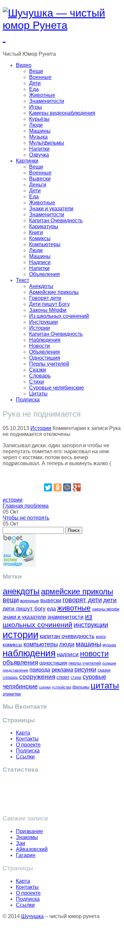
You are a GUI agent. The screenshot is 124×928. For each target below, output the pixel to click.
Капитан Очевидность (56, 220)
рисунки (85, 669)
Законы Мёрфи (47, 310)
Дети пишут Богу (49, 304)
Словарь (40, 376)
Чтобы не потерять (26, 518)
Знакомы (27, 837)
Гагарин (25, 855)
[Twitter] (48, 487)
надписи (68, 654)
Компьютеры (45, 244)
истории (12, 500)
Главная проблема (26, 506)
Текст (22, 280)
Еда (34, 89)
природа (39, 670)
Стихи (36, 382)
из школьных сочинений (47, 620)
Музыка (38, 137)
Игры (35, 107)
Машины (40, 131)
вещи (11, 600)
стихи (76, 677)
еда (51, 608)
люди (66, 644)
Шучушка (32, 916)
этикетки (12, 693)
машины (88, 644)
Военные (40, 77)
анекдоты (21, 591)
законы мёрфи (105, 609)
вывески (50, 600)
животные (74, 608)
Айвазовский (32, 849)
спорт (63, 677)
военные (29, 600)
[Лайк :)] (62, 474)
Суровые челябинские (56, 388)
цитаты (105, 685)
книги (101, 636)
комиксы (12, 644)
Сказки (37, 370)
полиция (109, 663)
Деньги (37, 184)
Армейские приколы (54, 292)
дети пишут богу (24, 609)
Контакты (27, 739)
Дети (35, 83)
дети (110, 600)
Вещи (36, 71)
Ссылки (25, 756)
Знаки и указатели (51, 208)
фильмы (80, 686)
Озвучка (39, 155)
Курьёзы (39, 119)
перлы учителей (84, 663)
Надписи (40, 262)
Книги (36, 232)
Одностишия (44, 358)
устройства (61, 687)
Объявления (44, 274)
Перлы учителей (49, 364)
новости (94, 653)
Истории (39, 328)
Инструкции (43, 322)
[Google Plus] (77, 487)
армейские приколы (77, 591)
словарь (10, 677)
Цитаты (38, 393)
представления (15, 670)
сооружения (37, 676)
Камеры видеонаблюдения (62, 113)
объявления (20, 662)
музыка (109, 645)
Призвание (29, 831)
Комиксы (40, 238)
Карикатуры (43, 226)
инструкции (91, 624)
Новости (39, 346)
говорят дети (82, 600)
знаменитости (65, 617)
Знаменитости (46, 101)
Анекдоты (41, 286)
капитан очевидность (67, 636)
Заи (20, 843)
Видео (23, 65)
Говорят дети (45, 298)
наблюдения (29, 653)
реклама (62, 670)
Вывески (40, 178)
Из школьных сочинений (59, 316)
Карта (23, 733)
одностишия (53, 663)
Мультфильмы (46, 143)
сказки (104, 670)
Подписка (28, 399)
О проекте (28, 745)
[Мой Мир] (67, 487)
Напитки (39, 149)
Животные (42, 95)
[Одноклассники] (58, 487)
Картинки (27, 161)
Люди (36, 125)
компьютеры (40, 644)
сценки (45, 687)
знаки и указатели (24, 617)
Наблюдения (45, 340)
